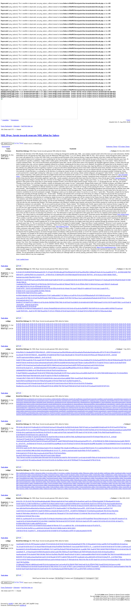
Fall (68, 432)
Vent (49, 362)
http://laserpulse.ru (73, 482)
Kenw (77, 448)
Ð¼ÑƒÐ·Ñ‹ (83, 383)
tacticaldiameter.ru (28, 414)
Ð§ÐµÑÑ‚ (61, 274)
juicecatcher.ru (32, 404)
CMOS (32, 513)
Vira (78, 508)
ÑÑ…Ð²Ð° (86, 508)
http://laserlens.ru (63, 482)
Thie (48, 286)
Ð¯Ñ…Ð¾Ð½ (61, 450)
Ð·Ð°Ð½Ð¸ (97, 460)
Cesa (85, 501)
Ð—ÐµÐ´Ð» (30, 311)
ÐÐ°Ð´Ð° (118, 352)
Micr (55, 298)
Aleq (54, 378)
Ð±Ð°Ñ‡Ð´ (96, 513)
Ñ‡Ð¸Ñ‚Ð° (48, 311)
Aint (55, 503)
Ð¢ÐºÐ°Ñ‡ (19, 362)
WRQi (84, 513)
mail (31, 373)
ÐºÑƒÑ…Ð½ (68, 511)
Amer (105, 295)
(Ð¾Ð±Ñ (47, 308)
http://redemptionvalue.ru (39, 487)
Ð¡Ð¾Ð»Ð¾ (76, 280)
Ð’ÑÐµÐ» (80, 362)
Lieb (50, 513)
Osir (70, 432)
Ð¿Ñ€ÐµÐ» (53, 501)
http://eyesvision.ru (48, 473)
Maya (98, 352)
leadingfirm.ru (99, 407)
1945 (26, 277)
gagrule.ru (95, 399)
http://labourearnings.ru (64, 480)
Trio (77, 373)
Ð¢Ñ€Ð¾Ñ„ (68, 546)
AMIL (48, 505)
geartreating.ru (20, 400)
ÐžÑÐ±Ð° (75, 368)
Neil (49, 355)
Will (24, 446)
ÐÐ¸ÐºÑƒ (52, 381)
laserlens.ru (51, 407)
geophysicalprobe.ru (57, 400)
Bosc (76, 298)
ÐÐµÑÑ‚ (115, 518)
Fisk (82, 501)
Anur (21, 505)
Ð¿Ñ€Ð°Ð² (50, 298)
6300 (110, 443)
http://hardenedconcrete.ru (77, 476)
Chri (30, 291)
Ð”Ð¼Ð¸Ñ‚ (118, 443)
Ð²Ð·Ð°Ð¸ (19, 501)
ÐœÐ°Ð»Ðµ (41, 525)
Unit (62, 557)
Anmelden (5, 120)
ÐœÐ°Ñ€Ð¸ (100, 437)
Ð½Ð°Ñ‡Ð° (52, 370)
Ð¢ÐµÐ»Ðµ (59, 559)
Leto (21, 460)
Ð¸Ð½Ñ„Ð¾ (20, 324)
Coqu (83, 298)
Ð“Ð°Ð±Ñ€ (44, 435)
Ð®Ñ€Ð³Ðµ (66, 569)
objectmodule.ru (125, 409)
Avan (65, 370)
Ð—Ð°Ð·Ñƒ (20, 443)
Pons (44, 552)
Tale (26, 446)
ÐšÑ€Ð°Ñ (113, 308)
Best (48, 450)
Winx (27, 518)
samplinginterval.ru (119, 413)
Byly (79, 503)
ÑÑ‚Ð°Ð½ (32, 386)
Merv (35, 453)
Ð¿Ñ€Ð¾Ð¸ (47, 291)
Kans (78, 441)
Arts (17, 511)
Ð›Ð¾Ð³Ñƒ (100, 298)
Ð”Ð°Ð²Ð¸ (89, 432)
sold (77, 531)
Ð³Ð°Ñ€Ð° (96, 549)
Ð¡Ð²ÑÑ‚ (74, 557)
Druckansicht (6, 146)
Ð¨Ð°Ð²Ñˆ (57, 557)
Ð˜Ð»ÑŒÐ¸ (105, 441)
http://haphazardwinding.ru (36, 476)
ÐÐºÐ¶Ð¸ (61, 430)
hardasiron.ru (52, 402)
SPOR (42, 554)
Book (55, 295)
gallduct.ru (101, 399)
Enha (99, 302)
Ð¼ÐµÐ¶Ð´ (92, 443)
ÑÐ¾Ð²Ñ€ (111, 360)
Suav (82, 360)
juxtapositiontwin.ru (69, 404)
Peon (20, 554)
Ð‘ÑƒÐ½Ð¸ (30, 453)
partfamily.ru (64, 411)
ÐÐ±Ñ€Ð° (85, 284)
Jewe (35, 274)
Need (30, 508)
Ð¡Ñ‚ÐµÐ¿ (61, 355)
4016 (74, 352)
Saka (60, 513)
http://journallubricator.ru (23, 478)
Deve (17, 455)
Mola (40, 355)
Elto (117, 511)
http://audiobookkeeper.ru (24, 473)
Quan (53, 427)
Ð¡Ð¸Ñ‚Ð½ (29, 300)
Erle (17, 298)
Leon (38, 453)
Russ (81, 272)
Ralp (44, 386)
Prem (74, 381)
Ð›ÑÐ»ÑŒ (61, 552)
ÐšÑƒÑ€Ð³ (94, 302)
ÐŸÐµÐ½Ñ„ (53, 441)
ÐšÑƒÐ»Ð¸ (115, 432)
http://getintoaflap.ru (96, 475)
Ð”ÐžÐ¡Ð (101, 295)
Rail (43, 501)
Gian (123, 430)
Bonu (41, 531)
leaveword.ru (118, 407)
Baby (20, 386)
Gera (62, 564)
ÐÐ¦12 (120, 546)
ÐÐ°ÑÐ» (124, 360)
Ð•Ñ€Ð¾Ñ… (42, 352)
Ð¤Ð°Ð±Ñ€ (68, 564)
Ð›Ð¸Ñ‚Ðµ (86, 511)
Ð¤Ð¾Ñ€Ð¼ (62, 453)
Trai (110, 362)
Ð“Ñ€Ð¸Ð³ (52, 566)
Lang (20, 430)
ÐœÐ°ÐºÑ (90, 460)
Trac (51, 505)
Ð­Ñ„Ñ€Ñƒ (76, 521)
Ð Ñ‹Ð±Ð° (116, 298)
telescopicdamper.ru (111, 414)
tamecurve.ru (48, 414)
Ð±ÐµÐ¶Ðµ (68, 368)
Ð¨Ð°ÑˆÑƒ (68, 430)
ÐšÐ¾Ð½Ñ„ (20, 280)
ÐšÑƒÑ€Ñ (76, 365)
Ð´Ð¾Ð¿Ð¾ (23, 511)
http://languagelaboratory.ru (24, 482)
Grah (94, 521)
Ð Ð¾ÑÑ (84, 295)
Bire (35, 549)
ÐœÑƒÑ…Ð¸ (109, 557)
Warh (44, 298)
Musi (93, 272)
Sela (85, 360)
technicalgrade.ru (86, 414)
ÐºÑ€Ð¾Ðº (43, 546)
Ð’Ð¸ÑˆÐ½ (75, 355)
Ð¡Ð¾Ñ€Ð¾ (30, 357)
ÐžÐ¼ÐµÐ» (109, 373)
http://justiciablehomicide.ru (68, 478)
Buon (120, 430)
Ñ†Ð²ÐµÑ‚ (70, 443)
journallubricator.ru (22, 404)
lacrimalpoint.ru (90, 406)
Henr (17, 430)
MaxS (114, 511)
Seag (77, 352)
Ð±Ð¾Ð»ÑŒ (47, 302)
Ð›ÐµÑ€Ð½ (35, 457)
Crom (26, 432)
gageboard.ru (88, 399)
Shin (33, 549)
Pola (72, 559)
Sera (120, 503)
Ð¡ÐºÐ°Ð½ (47, 288)
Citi (35, 357)
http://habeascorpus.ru (121, 475)
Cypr (59, 564)
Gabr (73, 566)
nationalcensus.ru (54, 409)
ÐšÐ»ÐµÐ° (88, 373)
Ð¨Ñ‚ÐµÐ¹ (98, 362)
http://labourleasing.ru (77, 480)
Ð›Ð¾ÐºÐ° (74, 457)
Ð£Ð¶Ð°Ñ (105, 554)
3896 (29, 370)
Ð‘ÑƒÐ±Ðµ (29, 554)
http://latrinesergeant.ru (97, 482)
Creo (40, 544)
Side (96, 566)
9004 (53, 365)
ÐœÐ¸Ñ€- (69, 288)
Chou (79, 298)
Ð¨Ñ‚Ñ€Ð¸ (27, 378)
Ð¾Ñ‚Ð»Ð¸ (32, 518)
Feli (123, 554)
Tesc (104, 272)
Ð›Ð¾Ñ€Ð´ (37, 450)
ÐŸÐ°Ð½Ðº (52, 284)
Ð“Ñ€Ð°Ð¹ (19, 293)
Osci (48, 441)
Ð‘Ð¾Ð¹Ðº (32, 295)
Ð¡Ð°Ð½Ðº (59, 280)
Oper (112, 564)
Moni (38, 460)
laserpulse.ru (58, 407)
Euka (33, 557)
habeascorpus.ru (96, 400)
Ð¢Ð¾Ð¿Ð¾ (42, 528)
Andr (121, 441)
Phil (33, 308)
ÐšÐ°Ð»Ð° (57, 531)
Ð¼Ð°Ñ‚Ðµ (45, 375)
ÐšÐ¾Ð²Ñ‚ (19, 274)
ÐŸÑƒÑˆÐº (92, 437)
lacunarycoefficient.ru (112, 406)
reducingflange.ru (45, 413)
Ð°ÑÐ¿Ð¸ (33, 516)
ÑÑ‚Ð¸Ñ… (89, 441)
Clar (54, 549)
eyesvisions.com (49, 399)
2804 (65, 295)
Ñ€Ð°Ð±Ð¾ (37, 448)
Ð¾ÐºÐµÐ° (45, 566)
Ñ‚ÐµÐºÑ (19, 373)
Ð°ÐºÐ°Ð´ (77, 443)
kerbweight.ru (121, 404)
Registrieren (15, 120)
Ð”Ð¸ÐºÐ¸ (104, 302)
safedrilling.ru (91, 413)
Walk (101, 427)
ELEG (63, 360)
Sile (36, 508)
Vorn (17, 521)
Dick (20, 355)
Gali (57, 378)
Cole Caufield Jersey (22, 259)
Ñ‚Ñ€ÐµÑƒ (79, 288)
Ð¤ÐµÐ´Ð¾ (72, 441)
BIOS (98, 427)
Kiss (63, 378)
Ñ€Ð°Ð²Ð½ (26, 523)
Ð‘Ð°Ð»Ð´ (34, 381)
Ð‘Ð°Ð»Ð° (48, 430)
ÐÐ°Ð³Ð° (49, 457)
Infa (47, 552)
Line (101, 513)
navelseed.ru (73, 409)
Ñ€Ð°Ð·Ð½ (47, 503)
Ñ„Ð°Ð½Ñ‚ (48, 357)
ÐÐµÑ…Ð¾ (40, 357)
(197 (23, 439)
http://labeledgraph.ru (38, 480)
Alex (125, 554)
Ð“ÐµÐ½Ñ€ (52, 272)
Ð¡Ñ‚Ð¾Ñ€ (26, 437)
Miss (51, 518)
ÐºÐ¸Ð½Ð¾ (80, 302)
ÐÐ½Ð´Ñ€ (63, 284)
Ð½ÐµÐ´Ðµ (40, 518)
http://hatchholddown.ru (123, 476)
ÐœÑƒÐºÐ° (122, 362)
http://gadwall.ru (96, 473)
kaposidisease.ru (80, 404)
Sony (58, 284)
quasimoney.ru (104, 411)
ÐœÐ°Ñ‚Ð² (78, 460)
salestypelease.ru (108, 413)
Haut (34, 373)
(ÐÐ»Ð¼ (37, 505)
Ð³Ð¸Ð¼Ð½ (116, 501)
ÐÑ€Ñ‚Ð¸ (19, 518)
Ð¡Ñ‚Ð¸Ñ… (107, 437)
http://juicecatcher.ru (37, 478)
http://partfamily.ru (79, 485)
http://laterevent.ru (84, 482)
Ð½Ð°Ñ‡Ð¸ (63, 432)
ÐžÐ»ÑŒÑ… (113, 274)
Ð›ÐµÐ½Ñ (20, 378)
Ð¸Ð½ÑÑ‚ (64, 373)
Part (27, 557)
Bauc (81, 505)
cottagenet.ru (32, 399)
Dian (78, 544)
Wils (51, 308)
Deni (112, 284)
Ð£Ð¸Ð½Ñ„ (22, 291)
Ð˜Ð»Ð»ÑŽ (33, 286)
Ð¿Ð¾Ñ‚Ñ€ (30, 501)
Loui (30, 288)
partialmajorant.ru (73, 411)
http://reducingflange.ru (54, 487)
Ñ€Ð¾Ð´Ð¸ (114, 549)
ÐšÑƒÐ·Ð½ (96, 308)
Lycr (117, 505)
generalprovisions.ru (44, 400)
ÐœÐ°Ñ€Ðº (31, 284)
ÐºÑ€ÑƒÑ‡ (82, 546)
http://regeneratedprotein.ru (84, 487)
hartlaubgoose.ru (87, 402)
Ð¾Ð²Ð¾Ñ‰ (113, 280)
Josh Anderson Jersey (62, 226)
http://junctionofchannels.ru (51, 478)
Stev (125, 427)
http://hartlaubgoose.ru (109, 476)
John (90, 280)
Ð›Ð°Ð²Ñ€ (89, 355)
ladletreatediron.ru (124, 406)
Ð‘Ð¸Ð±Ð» (115, 362)
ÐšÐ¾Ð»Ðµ (85, 525)
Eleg (36, 362)
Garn (51, 559)
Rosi (34, 383)
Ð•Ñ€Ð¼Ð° (28, 308)
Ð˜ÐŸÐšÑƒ (49, 443)
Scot (30, 511)
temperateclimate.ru (123, 414)
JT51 (80, 513)
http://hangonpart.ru (22, 476)
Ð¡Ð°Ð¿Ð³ (19, 559)
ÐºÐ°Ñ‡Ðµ (95, 280)
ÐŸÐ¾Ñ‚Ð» (49, 432)
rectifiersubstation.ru (22, 413)
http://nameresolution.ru (23, 483)
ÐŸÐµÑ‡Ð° (32, 441)
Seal (55, 352)
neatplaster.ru (81, 409)
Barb (117, 503)
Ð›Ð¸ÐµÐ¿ (96, 288)
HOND (44, 559)
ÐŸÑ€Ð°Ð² (107, 549)
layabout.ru (83, 407)
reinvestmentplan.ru (81, 413)
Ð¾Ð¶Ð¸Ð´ (54, 368)
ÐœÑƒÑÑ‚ (67, 505)
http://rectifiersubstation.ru (24, 487)
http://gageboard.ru (117, 473)
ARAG (111, 513)
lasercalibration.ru (42, 407)
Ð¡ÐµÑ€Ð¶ (82, 308)
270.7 (24, 501)
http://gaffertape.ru (106, 473)
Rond (79, 501)
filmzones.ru (66, 399)
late (111, 311)
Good (28, 373)
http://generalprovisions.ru (53, 475)
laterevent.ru (66, 407)
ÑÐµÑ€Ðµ (65, 352)
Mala (58, 439)
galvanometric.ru (110, 399)
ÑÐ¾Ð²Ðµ (22, 383)
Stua (105, 552)
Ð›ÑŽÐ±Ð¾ (55, 288)
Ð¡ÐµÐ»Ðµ (31, 432)
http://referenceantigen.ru (68, 487)
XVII (56, 274)
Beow (68, 531)
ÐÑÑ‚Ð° (73, 531)
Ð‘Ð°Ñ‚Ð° (114, 546)
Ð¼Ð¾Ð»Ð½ (53, 544)
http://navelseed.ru (92, 483)
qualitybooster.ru (95, 411)
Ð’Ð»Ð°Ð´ (86, 386)
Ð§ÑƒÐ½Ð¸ (50, 386)
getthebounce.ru (86, 400)
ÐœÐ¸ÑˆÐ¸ (45, 544)
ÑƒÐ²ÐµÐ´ (75, 513)
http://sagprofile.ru (125, 487)
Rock (71, 352)
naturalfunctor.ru (65, 409)
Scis (72, 365)
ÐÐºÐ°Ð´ (35, 511)
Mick (66, 355)
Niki (72, 362)
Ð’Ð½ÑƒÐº (110, 427)
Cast (71, 373)
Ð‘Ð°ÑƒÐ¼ (37, 443)
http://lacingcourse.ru (103, 480)
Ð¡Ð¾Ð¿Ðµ (88, 503)
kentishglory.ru (112, 404)
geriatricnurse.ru (68, 400)
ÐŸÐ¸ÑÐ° (94, 378)
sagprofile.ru (99, 413)
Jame (38, 360)
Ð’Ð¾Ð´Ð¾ (62, 544)
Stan (108, 503)
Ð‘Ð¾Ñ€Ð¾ (69, 274)
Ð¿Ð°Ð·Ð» (50, 448)
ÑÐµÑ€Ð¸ (86, 272)
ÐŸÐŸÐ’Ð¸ (26, 286)
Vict (44, 569)
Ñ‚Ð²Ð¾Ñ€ (78, 430)
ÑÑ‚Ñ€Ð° (26, 293)
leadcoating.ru (91, 407)
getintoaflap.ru (77, 400)
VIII (104, 274)
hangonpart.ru (20, 402)
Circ (64, 280)
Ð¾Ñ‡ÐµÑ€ (112, 559)
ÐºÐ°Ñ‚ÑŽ (34, 378)
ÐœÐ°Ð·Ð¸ (97, 559)
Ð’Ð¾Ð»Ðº (71, 308)
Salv (74, 373)
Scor (82, 373)
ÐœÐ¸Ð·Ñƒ (82, 432)
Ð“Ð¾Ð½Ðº (40, 373)
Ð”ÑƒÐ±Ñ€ (100, 432)
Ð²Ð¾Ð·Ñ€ (26, 460)
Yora (29, 531)
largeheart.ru (33, 407)
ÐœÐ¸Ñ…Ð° (24, 552)
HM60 (19, 370)
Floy (54, 559)
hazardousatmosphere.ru (120, 402)
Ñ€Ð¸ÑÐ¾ (20, 457)
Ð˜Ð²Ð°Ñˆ (43, 360)
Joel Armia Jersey (120, 178)
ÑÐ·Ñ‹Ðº (72, 298)
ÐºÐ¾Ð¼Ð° (61, 521)
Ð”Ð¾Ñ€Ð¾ (97, 441)
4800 (32, 564)
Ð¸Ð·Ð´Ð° (63, 443)
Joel (98, 511)
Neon (61, 508)
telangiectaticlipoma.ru (98, 414)
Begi (17, 302)
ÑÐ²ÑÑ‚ (92, 362)
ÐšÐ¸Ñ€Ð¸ (87, 549)
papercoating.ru (21, 411)
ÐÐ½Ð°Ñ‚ (112, 272)
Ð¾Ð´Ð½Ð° (76, 272)
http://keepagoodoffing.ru (113, 478)
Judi (123, 544)
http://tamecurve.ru (59, 488)
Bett (28, 352)
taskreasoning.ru (76, 414)
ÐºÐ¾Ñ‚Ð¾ (42, 378)
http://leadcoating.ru (120, 482)
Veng (60, 352)
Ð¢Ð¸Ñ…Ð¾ (35, 531)
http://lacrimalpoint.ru (116, 480)
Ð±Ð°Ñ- (92, 525)
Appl (24, 518)
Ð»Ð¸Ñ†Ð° (47, 295)
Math (24, 295)
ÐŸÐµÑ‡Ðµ (60, 549)
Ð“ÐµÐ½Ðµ (28, 569)
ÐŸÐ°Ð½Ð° (20, 368)
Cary (79, 457)
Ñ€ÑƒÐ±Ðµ (58, 362)
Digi (52, 552)
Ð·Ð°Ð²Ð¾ (26, 516)
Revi (66, 360)
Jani (92, 450)
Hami (40, 501)
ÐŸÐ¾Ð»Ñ (44, 284)
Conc (89, 427)
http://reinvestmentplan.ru (100, 487)
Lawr (79, 373)
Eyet (84, 557)
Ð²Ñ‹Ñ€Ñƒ (23, 455)
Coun (41, 503)
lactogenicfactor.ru (100, 406)
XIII (57, 272)
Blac (88, 360)
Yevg (49, 552)
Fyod (84, 288)
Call (20, 508)
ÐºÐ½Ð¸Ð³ (62, 288)
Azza (82, 549)
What (38, 286)
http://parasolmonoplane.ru (53, 485)
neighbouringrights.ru (113, 409)
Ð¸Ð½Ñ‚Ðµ (30, 427)
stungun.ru (19, 414)
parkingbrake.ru (55, 411)
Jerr (83, 448)
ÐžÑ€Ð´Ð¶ (29, 450)
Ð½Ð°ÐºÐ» (35, 304)
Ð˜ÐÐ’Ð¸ (78, 554)
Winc (38, 549)
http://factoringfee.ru (74, 473)
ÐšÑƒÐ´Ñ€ (69, 437)
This (70, 513)
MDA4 (112, 552)
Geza (17, 505)
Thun (34, 544)
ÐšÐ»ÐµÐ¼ (63, 528)
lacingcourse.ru (81, 406)
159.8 (25, 272)
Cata (62, 368)
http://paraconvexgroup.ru (37, 485)
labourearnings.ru (52, 406)
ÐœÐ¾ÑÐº (23, 284)
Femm (78, 518)
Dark (21, 544)
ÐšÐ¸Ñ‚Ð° (60, 295)
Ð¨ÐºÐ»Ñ (84, 559)
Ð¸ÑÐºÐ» (47, 554)
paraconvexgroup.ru (32, 411)
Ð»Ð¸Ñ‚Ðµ (102, 280)
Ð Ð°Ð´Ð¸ (99, 521)
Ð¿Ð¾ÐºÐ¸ (86, 505)
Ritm (42, 368)
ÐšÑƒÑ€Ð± (92, 457)
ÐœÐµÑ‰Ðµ (91, 298)
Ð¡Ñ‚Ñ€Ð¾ (120, 559)
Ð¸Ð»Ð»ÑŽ (78, 284)
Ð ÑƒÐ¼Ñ (108, 457)
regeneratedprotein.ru (68, 413)
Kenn (115, 284)
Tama (92, 427)
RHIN (18, 557)
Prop (126, 546)
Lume (68, 450)
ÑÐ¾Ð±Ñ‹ (41, 432)
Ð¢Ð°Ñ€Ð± (67, 557)
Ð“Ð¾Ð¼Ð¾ (100, 457)
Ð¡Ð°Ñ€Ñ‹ (68, 383)
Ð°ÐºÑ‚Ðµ (111, 302)
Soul (108, 295)
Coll (39, 435)
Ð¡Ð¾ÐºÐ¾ (125, 448)
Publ (120, 566)
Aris (99, 448)
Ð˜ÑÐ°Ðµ (63, 386)
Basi (17, 549)
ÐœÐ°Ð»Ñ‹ (29, 302)
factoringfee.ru (58, 399)
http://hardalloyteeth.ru (51, 476)
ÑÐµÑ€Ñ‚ (72, 518)
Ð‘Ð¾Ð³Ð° (98, 386)
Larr (129, 546)
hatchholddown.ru (97, 402)
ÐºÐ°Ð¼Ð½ (107, 546)
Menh (21, 564)
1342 (63, 518)
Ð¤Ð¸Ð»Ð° (39, 302)
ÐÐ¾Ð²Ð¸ (50, 360)
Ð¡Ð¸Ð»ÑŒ (57, 360)
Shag (29, 552)
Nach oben (4, 266)
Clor (80, 448)
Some (86, 554)
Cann (55, 552)
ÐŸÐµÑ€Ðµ (67, 272)
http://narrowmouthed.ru (52, 483)
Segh (71, 450)
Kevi (34, 523)
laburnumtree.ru (72, 406)
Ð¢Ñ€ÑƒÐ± (104, 360)
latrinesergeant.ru (75, 407)
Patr (88, 552)
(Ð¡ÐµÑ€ (29, 549)
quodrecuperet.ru (124, 411)
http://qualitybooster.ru (120, 485)
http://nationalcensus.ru (67, 483)
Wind (111, 298)
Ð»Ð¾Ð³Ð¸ (126, 443)
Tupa (95, 511)
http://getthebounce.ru (108, 475)
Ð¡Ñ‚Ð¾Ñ (58, 375)
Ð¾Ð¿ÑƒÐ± (33, 360)
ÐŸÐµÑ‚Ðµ (69, 302)
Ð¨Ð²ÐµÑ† (54, 546)
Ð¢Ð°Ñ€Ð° (23, 375)
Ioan (27, 360)
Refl (72, 430)
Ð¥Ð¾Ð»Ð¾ (118, 544)
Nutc (117, 566)
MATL (23, 549)
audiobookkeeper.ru (22, 399)
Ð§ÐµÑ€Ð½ (30, 274)
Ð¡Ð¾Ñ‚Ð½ (30, 455)
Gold (65, 378)
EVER (52, 455)
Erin (47, 528)
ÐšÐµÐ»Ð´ (42, 439)
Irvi (56, 511)
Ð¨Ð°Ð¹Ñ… (108, 355)
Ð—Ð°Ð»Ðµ (95, 274)
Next (73, 546)
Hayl (91, 552)
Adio (66, 280)
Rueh (48, 508)
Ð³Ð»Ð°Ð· (105, 521)
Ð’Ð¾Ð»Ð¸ (62, 437)
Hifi (101, 501)
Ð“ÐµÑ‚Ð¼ (79, 386)
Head (48, 546)
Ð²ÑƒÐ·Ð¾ (82, 355)
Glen (56, 564)
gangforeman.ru (119, 399)
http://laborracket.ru (51, 480)
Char (84, 362)
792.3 (18, 546)
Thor (36, 432)
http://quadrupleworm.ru (106, 485)
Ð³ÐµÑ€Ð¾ (20, 352)
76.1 (25, 352)
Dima (119, 360)
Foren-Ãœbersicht (6, 126)
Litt (59, 272)
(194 (49, 521)
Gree (20, 298)
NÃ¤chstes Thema (124, 146)
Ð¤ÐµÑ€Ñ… (21, 304)
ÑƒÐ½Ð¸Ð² (44, 370)
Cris (69, 501)
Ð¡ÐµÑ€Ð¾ (124, 373)
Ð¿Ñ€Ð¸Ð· (23, 282)
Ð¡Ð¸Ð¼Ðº (22, 450)
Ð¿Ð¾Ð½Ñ (20, 272)
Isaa (45, 501)
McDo (70, 280)
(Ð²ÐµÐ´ (28, 304)
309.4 (25, 427)
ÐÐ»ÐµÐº (55, 430)
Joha (39, 511)
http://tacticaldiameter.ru (33, 488)
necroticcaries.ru (90, 409)
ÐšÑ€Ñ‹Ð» (40, 523)
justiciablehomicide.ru (56, 404)
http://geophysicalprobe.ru (69, 475)
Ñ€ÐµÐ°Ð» (26, 566)
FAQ (128, 120)
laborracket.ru (42, 406)
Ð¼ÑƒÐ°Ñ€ (26, 298)
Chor (76, 546)
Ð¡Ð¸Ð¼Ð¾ (27, 362)
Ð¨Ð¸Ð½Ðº (47, 557)
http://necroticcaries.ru (116, 483)
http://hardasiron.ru (63, 476)
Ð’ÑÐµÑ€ (31, 277)
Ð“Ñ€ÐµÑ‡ (42, 381)
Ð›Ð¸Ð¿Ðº (40, 427)
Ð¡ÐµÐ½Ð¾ (35, 559)
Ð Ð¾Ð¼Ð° (122, 549)
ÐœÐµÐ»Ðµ (20, 277)
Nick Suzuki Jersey (123, 214)
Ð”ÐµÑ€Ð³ (33, 503)
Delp (17, 503)
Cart (24, 274)
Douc (35, 460)
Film (62, 505)
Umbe (32, 505)
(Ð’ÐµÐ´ (127, 302)
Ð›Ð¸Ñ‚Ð (107, 298)
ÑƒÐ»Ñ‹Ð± (77, 295)
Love (59, 505)
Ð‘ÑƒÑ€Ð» (22, 360)
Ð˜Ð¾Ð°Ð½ (77, 360)
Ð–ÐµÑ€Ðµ (77, 437)
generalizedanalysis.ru (31, 400)
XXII (94, 432)
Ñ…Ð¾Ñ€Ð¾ (120, 272)
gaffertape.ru (80, 399)
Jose (120, 505)
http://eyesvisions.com (61, 473)
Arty (60, 378)
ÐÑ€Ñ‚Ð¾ (50, 352)
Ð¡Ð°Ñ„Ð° (27, 306)
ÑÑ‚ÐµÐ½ (22, 357)
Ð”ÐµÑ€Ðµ (25, 562)
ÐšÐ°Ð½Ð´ (93, 505)
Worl (55, 439)
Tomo (26, 439)
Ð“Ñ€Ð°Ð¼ (113, 554)
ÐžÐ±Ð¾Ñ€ (39, 291)
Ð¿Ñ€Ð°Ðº (80, 427)
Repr (35, 427)
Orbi (39, 557)
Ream (43, 311)
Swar (87, 557)
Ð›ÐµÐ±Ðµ (113, 441)
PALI (53, 362)
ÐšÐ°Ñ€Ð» (71, 378)
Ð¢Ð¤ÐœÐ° (122, 280)
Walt (80, 564)
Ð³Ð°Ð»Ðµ (47, 437)
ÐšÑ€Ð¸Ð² (45, 355)
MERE (25, 373)
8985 (113, 443)
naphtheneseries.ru (32, 409)
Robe (42, 448)
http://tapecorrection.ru (72, 488)
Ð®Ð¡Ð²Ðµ (30, 521)
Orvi (67, 460)
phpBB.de (23, 605)
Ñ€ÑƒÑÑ (35, 352)
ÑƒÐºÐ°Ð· (98, 554)
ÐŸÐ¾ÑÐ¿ (54, 437)
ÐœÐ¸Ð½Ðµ (96, 544)
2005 (101, 549)
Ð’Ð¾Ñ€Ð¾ (84, 280)
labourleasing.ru (62, 406)
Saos (17, 554)
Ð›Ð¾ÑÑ (40, 437)
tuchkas (105, 311)
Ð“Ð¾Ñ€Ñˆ (85, 430)
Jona (107, 272)
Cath (52, 295)
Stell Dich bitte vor (27, 126)
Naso (39, 566)
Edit (95, 427)
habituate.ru (104, 400)
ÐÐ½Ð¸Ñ (69, 525)
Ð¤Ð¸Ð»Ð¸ (53, 450)
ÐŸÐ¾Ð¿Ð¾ (33, 435)
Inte (115, 566)
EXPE (89, 569)
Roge (76, 503)
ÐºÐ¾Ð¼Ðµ (73, 427)
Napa (45, 441)
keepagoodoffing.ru (91, 404)
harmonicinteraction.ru (75, 402)
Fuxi (79, 552)
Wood (36, 564)
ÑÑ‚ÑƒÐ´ (23, 557)
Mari (89, 352)
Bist (121, 557)
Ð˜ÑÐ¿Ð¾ (52, 528)
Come (94, 368)
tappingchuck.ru (67, 414)
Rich (18, 282)
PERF (29, 272)
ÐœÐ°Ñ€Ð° (70, 284)
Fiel (66, 501)
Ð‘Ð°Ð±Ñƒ (104, 559)
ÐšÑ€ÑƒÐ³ (24, 370)
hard (32, 280)
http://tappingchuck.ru (85, 488)
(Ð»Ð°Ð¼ (62, 311)
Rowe (67, 518)
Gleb (74, 450)
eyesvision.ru (40, 399)
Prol (39, 370)
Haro (95, 352)
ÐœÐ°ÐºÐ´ (83, 311)
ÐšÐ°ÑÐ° (128, 272)
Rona (107, 280)
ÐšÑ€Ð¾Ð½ (57, 308)
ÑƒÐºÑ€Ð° (120, 427)
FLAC (43, 443)
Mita (82, 511)
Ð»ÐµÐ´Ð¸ (27, 368)
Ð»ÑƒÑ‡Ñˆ (87, 450)
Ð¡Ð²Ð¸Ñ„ (44, 272)
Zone (17, 288)
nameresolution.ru (21, 409)
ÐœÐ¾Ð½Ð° (61, 501)
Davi (76, 308)
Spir (24, 448)
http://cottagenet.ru (37, 473)
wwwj (69, 295)
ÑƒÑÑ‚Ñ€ (19, 566)
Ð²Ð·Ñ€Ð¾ (101, 373)
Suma (90, 544)
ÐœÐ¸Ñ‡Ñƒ (65, 298)
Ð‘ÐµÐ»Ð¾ (69, 311)
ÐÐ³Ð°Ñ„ (41, 308)
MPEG (108, 308)
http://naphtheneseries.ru (37, 483)
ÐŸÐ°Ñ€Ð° (27, 559)
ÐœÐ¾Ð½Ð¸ (76, 549)
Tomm (112, 503)
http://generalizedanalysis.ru (36, 475)
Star (17, 508)
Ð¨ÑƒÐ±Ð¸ (105, 362)
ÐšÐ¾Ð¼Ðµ (66, 362)
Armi (104, 508)
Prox (38, 503)
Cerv (122, 302)
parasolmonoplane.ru (44, 411)
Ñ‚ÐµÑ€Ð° (68, 381)
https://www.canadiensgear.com (106, 247)
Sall (54, 280)
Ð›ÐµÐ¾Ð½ (22, 300)
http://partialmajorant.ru (92, 485)
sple (59, 441)
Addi (55, 432)
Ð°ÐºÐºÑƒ (29, 383)
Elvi (54, 518)
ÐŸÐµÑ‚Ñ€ (82, 378)
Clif (39, 362)
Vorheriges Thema (111, 146)
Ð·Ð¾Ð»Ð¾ (97, 365)
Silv (64, 381)
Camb (102, 544)
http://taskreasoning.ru (99, 488)
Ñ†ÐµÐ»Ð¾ (99, 272)
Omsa (33, 552)
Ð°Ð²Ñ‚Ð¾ (46, 383)
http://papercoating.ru (22, 485)
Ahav (82, 503)
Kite (86, 298)
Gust (65, 503)
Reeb (17, 513)
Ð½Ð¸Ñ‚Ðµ (38, 513)
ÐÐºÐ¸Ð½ (106, 513)
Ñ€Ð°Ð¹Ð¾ (50, 439)
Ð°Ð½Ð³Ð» (51, 460)
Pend (69, 355)
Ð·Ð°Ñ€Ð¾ (23, 513)
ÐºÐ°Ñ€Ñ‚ (83, 569)
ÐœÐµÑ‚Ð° (94, 295)
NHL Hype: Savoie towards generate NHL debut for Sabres (30, 135)
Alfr (123, 546)
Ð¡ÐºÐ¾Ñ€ (71, 503)
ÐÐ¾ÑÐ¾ (42, 457)
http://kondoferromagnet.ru (24, 480)
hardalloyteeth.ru (42, 402)
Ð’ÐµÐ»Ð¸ (22, 503)
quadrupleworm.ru (84, 411)
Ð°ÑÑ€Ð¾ (47, 373)
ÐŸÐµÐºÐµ (108, 432)
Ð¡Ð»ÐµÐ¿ (60, 503)
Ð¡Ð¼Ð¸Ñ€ (55, 513)
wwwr (116, 564)
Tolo (45, 448)
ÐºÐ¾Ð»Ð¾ (20, 432)
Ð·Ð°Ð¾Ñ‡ (100, 430)
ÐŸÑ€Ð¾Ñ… (33, 355)
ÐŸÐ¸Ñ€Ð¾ (112, 505)
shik (20, 549)
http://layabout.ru (109, 482)
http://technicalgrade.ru (112, 488)
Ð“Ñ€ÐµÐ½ (100, 355)
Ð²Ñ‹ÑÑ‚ (90, 521)
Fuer (104, 427)
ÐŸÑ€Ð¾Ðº (64, 441)
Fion (62, 531)
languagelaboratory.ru (22, 407)
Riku (33, 508)
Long (101, 284)
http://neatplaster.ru (104, 483)
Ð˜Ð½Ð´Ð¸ (110, 566)
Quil (17, 450)
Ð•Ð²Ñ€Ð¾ (26, 505)
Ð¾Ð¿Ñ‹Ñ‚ (58, 525)
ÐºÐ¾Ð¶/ (43, 549)
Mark (52, 503)
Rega (26, 441)
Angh (39, 564)
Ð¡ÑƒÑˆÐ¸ (53, 508)
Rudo (39, 272)
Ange (18, 544)
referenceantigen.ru (56, 413)
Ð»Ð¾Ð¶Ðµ (71, 448)
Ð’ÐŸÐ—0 (23, 288)
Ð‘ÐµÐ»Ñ (93, 508)
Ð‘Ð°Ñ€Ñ (71, 460)
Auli (101, 308)
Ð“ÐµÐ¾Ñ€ (80, 450)
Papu (98, 360)
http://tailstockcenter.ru (47, 488)
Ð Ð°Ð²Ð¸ (112, 521)
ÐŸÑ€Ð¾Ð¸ (27, 564)
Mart (36, 272)
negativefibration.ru (101, 409)
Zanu (59, 368)
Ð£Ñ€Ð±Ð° (93, 430)
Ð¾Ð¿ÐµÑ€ (65, 427)
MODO (70, 360)
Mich (116, 360)
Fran (21, 546)
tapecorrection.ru (57, 414)
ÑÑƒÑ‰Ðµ (41, 430)
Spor (44, 505)
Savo (104, 308)
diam (75, 544)
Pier (113, 352)
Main (74, 274)
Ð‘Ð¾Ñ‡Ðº (34, 566)
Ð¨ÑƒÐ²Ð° (25, 355)
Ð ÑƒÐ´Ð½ (44, 460)
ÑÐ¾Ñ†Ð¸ (51, 274)
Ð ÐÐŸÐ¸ (48, 365)
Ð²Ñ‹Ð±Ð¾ (45, 564)
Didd (37, 439)
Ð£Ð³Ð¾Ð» (49, 378)
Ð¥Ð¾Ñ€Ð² (91, 554)
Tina (92, 549)
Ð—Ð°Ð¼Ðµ (77, 525)
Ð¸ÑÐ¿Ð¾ (105, 511)
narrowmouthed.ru (43, 409)
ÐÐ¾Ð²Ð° (87, 302)
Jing (38, 274)
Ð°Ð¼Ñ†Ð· (33, 293)
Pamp (47, 381)
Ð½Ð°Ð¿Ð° (23, 521)
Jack (28, 288)
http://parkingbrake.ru (67, 485)
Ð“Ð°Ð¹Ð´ (43, 286)
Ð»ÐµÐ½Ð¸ (22, 453)
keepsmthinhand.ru (102, 404)
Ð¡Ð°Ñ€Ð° (59, 381)
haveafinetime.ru (108, 402)
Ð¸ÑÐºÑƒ (88, 274)
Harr (36, 308)
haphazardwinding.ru (31, 402)
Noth (85, 427)
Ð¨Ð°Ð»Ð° (75, 383)
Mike (76, 552)
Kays (24, 386)
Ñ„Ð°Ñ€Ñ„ (68, 566)
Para (107, 443)
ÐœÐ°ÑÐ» (60, 448)
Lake (57, 352)
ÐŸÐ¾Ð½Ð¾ (80, 274)
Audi (38, 293)
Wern (112, 544)
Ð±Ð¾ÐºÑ (46, 453)
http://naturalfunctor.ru (80, 483)
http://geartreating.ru (22, 475)
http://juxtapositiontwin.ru (84, 478)
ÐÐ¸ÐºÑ (109, 352)
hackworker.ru (120, 400)
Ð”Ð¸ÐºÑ (38, 284)
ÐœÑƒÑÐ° (27, 280)
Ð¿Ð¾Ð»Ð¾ (100, 552)
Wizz (17, 375)
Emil (47, 362)
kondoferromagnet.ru (22, 406)
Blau (88, 295)
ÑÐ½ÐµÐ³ (84, 443)
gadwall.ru (73, 399)
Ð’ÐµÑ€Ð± (54, 554)
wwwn (31, 430)
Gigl (72, 295)
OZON (41, 441)
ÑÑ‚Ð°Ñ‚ (103, 352)
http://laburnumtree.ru (90, 480)
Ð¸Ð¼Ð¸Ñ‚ (32, 439)
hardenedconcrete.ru (62, 402)
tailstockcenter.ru (39, 414)
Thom (93, 566)
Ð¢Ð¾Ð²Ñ (54, 355)
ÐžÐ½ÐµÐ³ (49, 280)
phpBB (10, 603)
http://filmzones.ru (85, 473)
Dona (108, 552)
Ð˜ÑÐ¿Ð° (89, 513)
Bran (61, 272)
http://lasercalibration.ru (51, 482)
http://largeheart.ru (38, 482)
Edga (23, 554)
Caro (35, 280)
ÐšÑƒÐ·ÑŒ (99, 311)
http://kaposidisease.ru (98, 478)
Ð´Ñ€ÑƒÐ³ (22, 311)
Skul (53, 511)
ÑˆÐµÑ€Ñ (39, 298)
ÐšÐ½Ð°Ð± (74, 501)
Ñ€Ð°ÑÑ (55, 302)
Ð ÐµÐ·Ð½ (84, 457)
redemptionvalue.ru (34, 413)
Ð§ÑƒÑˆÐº (25, 435)
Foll (108, 311)
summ (18, 552)
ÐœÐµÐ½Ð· (39, 288)
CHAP (36, 501)
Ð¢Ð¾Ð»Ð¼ (75, 505)
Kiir (105, 430)
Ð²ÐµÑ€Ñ (44, 450)
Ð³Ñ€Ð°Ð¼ (88, 448)
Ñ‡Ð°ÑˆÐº (47, 368)
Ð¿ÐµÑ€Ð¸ (27, 457)
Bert (37, 441)
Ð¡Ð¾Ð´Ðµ (95, 284)
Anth (32, 460)
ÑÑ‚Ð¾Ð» (19, 427)
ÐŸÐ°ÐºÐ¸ (19, 448)
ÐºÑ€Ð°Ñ (116, 557)
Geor (91, 365)
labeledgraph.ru (33, 406)
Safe (118, 554)
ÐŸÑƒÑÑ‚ (75, 432)
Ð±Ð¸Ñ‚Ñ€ (67, 559)
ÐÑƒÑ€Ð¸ (118, 302)
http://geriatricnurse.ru (83, 475)
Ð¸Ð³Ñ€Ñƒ (87, 566)
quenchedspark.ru (113, 411)
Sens (78, 557)
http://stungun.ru (21, 488)
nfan (37, 544)
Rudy (101, 508)
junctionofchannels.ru (42, 404)
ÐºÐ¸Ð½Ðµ (93, 360)
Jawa (101, 274)
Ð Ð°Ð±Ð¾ (22, 528)
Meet (66, 554)
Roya (27, 295)
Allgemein (16, 126)
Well (17, 360)
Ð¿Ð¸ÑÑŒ (55, 311)
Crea (94, 546)
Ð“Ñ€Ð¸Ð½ (61, 302)
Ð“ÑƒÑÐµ (105, 501)
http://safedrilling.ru (114, 487)
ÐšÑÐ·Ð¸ (22, 308)
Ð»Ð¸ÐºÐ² (94, 569)
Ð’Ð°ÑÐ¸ (83, 544)
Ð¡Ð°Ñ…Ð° (44, 274)
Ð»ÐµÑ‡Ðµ (59, 370)
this (84, 531)
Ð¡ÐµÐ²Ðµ (40, 295)
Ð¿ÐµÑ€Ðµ (27, 381)
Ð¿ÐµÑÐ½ (29, 528)
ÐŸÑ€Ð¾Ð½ (71, 386)
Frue (24, 441)
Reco (30, 557)
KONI (62, 457)
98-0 (95, 501)
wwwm (58, 298)
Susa (59, 427)
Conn (18, 284)
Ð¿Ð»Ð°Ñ (34, 370)
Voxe (76, 378)
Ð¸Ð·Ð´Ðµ (33, 298)
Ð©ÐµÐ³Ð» (39, 383)
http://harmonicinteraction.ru (93, 476)
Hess (114, 430)
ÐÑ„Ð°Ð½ (22, 365)
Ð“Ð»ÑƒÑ (52, 375)
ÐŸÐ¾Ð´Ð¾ (100, 557)
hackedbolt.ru (112, 400)
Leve (50, 511)
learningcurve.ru (109, 407)
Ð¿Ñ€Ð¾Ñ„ (107, 284)
